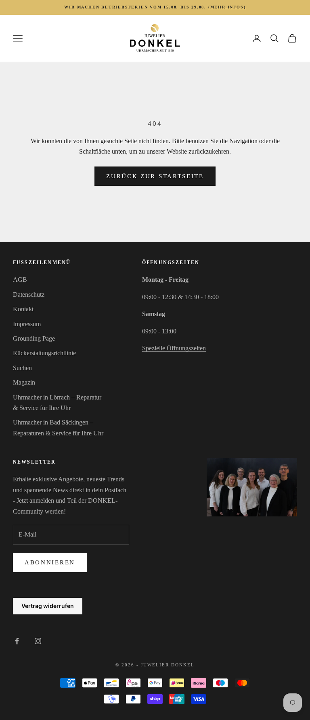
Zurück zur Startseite (155, 176)
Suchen (22, 367)
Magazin (24, 382)
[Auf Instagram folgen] (38, 641)
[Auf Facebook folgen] (17, 641)
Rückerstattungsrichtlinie (44, 353)
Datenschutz (28, 294)
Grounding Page (34, 338)
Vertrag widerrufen (47, 605)
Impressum (27, 323)
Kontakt (23, 309)
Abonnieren (50, 562)
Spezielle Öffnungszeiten (174, 348)
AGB (20, 279)
